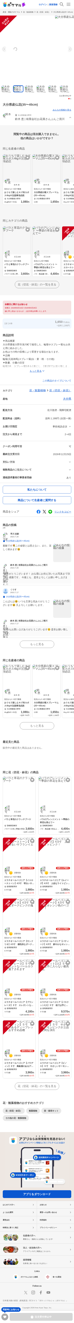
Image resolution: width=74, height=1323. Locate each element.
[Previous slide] (4, 49)
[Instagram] (33, 1292)
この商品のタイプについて (56, 380)
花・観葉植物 (28, 12)
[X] (25, 1292)
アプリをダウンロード (37, 1194)
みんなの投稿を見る (62, 110)
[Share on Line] (50, 512)
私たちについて (37, 489)
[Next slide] (69, 49)
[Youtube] (48, 1292)
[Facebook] (41, 1292)
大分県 (67, 398)
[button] (37, 117)
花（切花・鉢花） (43, 12)
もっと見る (37, 644)
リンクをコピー (62, 511)
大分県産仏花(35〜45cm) (63, 12)
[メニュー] (68, 4)
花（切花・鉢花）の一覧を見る (37, 284)
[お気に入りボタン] (27, 157)
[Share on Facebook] (38, 512)
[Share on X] (44, 511)
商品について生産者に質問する (37, 500)
